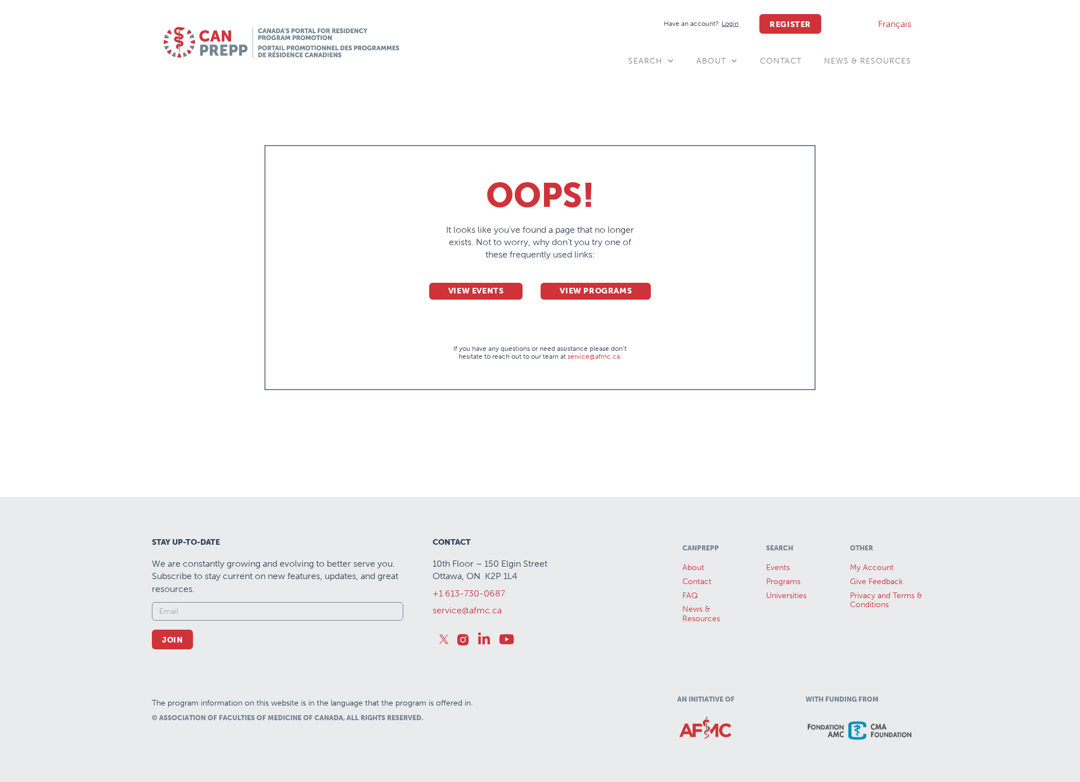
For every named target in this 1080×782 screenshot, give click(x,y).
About (711, 61)
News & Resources (867, 61)
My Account (872, 567)
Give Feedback (876, 581)
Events (778, 567)
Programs (783, 581)
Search (645, 61)
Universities (786, 595)
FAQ (690, 595)
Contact (781, 61)
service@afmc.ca (594, 356)
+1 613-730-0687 (469, 593)
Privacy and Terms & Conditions (886, 600)
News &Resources (701, 613)
